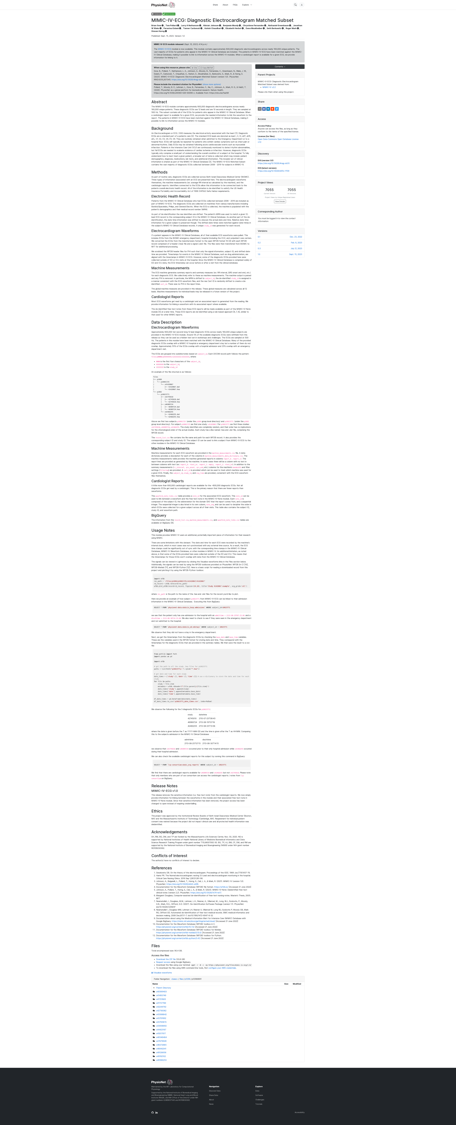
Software (259, 1095)
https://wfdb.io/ (221, 887)
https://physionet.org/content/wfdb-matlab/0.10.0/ (179, 932)
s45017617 (161, 1033)
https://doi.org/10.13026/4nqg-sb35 (187, 79)
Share (215, 5)
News (211, 1104)
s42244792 (161, 1007)
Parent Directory (163, 988)
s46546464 (161, 1037)
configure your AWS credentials (222, 968)
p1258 (187, 979)
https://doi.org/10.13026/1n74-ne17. (206, 892)
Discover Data (214, 1091)
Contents (279, 66)
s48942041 (161, 1048)
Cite (195, 68)
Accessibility (300, 1112)
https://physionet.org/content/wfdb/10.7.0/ (175, 927)
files (181, 979)
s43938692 (161, 1026)
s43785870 (161, 1022)
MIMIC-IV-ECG (164, 49)
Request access (163, 962)
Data (257, 1091)
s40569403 (161, 991)
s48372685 (161, 1045)
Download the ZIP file (166, 959)
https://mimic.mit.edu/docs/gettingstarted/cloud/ (193, 921)
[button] (260, 109)
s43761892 (161, 1018)
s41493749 (161, 995)
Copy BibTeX (207, 68)
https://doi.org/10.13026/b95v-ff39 (273, 171)
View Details (280, 201)
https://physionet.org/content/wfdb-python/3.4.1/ (178, 938)
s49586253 (161, 1060)
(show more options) (212, 84)
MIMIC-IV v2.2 (269, 87)
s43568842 (161, 1014)
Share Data (213, 1095)
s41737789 (161, 1003)
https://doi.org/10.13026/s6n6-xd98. (182, 884)
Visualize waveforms (162, 972)
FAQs (235, 5)
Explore (245, 5)
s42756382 (161, 1010)
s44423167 (161, 1029)
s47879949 (161, 1041)
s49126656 (161, 1052)
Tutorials (258, 1104)
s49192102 (161, 1056)
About (225, 5)
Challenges (259, 1100)
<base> (174, 979)
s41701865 (161, 999)
